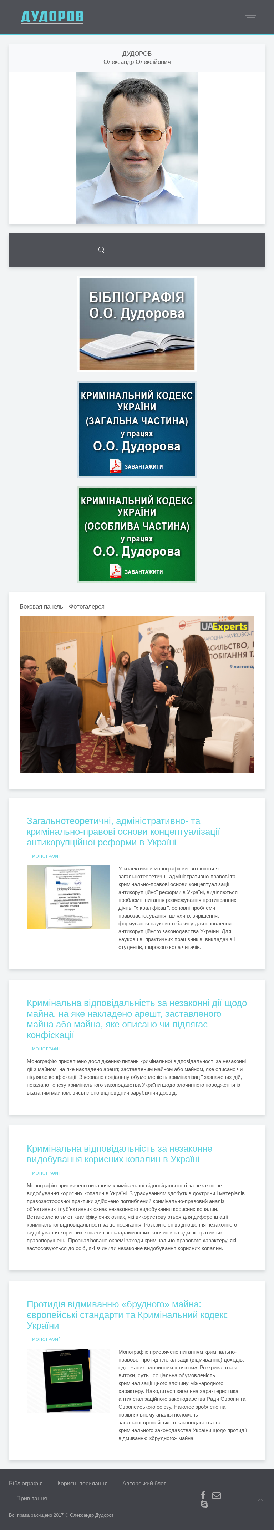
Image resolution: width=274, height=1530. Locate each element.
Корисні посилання (82, 1483)
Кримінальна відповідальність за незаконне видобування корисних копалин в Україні (119, 1154)
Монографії (46, 856)
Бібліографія (26, 1483)
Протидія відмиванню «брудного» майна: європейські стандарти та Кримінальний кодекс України (127, 1315)
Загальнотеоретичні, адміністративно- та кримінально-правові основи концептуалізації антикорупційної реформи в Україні (123, 832)
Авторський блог (144, 1483)
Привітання (31, 1498)
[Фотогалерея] (134, 694)
